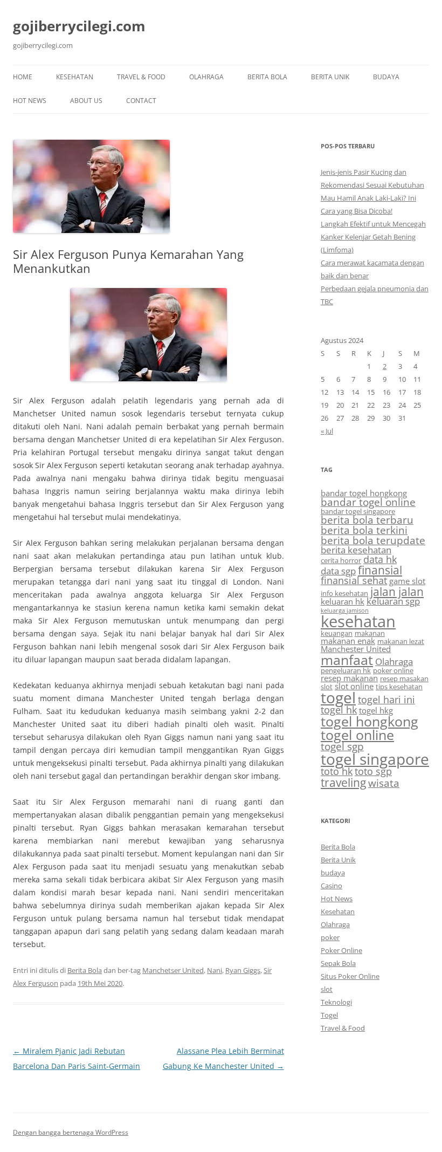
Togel (329, 1015)
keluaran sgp (393, 601)
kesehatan (358, 621)
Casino (331, 885)
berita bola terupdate (373, 540)
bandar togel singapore (358, 511)
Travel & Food (141, 76)
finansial (380, 570)
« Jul (327, 431)
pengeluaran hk (346, 670)
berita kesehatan (356, 550)
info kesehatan (344, 593)
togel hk (339, 709)
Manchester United (356, 648)
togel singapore (375, 759)
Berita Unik (330, 76)
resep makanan (349, 678)
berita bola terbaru (367, 520)
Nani (214, 970)
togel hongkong (369, 721)
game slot (407, 580)
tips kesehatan (399, 686)
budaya (386, 76)
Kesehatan (74, 76)
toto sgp (373, 771)
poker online (393, 670)
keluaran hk (342, 601)
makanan (370, 633)
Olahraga (206, 76)
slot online (354, 686)
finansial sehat (354, 580)
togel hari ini (386, 699)
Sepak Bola (338, 963)
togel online (357, 735)
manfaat (347, 659)
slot (327, 686)
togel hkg (376, 710)
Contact (141, 100)
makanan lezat (400, 641)
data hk (380, 559)
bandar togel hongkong (364, 493)
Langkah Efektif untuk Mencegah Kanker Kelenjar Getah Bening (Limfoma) (373, 237)
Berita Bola (267, 76)
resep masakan (404, 678)
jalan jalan (397, 591)
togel (338, 697)
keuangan (337, 633)
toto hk (337, 771)
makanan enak (348, 640)
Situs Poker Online (350, 976)
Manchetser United (173, 970)
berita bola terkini (364, 530)
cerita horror (341, 560)
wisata (383, 783)
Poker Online (341, 950)
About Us (86, 100)
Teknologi (336, 1002)
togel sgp (342, 746)
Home (22, 76)
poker (330, 937)
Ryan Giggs (242, 970)
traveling (343, 782)
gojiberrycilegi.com (79, 26)
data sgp (338, 571)
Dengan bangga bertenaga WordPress (70, 1132)
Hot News (29, 100)
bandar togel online (368, 502)
